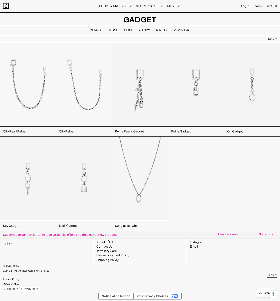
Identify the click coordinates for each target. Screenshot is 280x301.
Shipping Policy (107, 260)
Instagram (197, 242)
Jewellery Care (106, 251)
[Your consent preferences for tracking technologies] (273, 294)
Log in (245, 6)
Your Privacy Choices (152, 296)
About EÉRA (105, 242)
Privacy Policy (11, 279)
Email (194, 246)
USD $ (270, 275)
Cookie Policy (11, 283)
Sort (271, 38)
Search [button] (258, 6)
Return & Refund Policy (112, 255)
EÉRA (16, 266)
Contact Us (104, 246)
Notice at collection (116, 296)
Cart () (271, 6)
